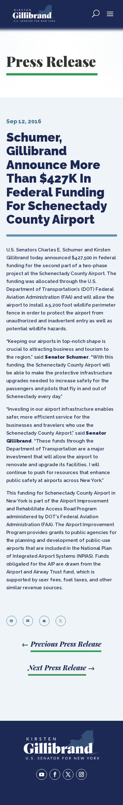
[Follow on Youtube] (41, 774)
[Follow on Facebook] (55, 774)
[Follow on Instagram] (81, 774)
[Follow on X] (68, 774)
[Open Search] (96, 13)
